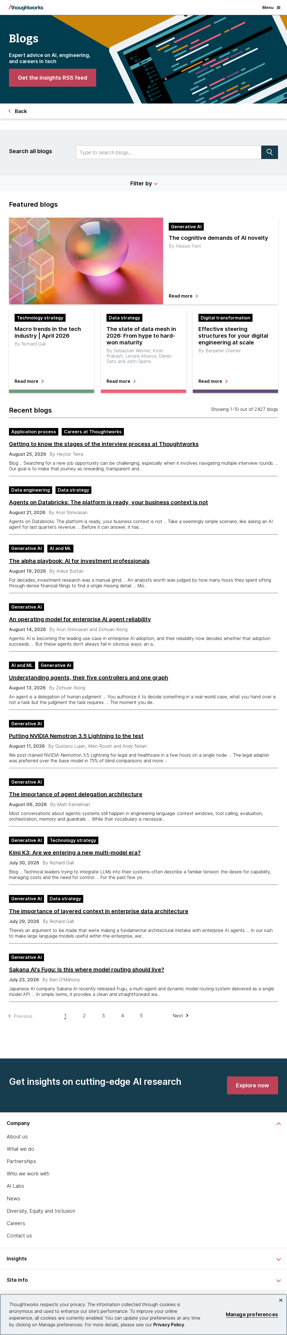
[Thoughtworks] (26, 7)
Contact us (19, 1236)
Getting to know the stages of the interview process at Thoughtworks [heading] (104, 444)
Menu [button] (268, 7)
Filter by (141, 183)
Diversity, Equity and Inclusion (41, 1211)
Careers (16, 1223)
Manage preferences (252, 1314)
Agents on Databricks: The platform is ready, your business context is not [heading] (108, 502)
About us (17, 1137)
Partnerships (21, 1161)
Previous (23, 1016)
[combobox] (168, 152)
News (13, 1199)
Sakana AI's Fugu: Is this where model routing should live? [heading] (86, 969)
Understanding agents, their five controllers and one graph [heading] (88, 677)
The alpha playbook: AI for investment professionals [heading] (79, 561)
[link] (52, 78)
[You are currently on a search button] (269, 152)
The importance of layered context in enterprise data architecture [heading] (98, 911)
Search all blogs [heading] (30, 151)
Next (178, 1015)
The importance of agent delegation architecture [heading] (75, 794)
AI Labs (15, 1186)
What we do (20, 1149)
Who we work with (28, 1174)
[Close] (281, 1300)
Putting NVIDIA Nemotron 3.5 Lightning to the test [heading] (76, 736)
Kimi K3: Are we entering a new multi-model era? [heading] (75, 852)
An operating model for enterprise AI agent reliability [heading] (80, 619)
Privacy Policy (168, 1324)
